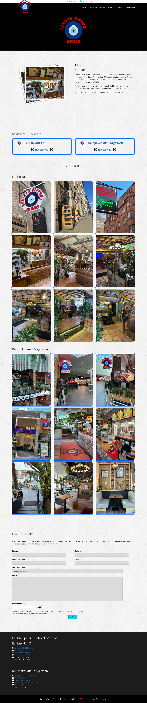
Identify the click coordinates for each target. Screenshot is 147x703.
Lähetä (72, 617)
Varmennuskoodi (18, 603)
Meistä (102, 8)
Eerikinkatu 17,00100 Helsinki (24, 648)
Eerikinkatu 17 (34, 143)
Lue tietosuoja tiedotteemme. (73, 611)
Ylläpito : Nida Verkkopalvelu (95, 699)
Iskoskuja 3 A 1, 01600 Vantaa (24, 676)
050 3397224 (18, 678)
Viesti (14, 575)
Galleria (111, 8)
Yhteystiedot (87, 2)
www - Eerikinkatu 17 (22, 655)
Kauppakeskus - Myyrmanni (106, 143)
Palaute (119, 8)
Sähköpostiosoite (19, 559)
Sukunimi (78, 551)
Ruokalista (93, 8)
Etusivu (84, 8)
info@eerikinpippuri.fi (22, 653)
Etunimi (15, 551)
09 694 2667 (18, 650)
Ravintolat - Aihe (18, 567)
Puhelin (78, 559)
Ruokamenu (42, 149)
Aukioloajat (73, 2)
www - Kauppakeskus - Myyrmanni (27, 683)
